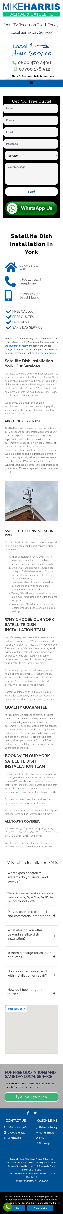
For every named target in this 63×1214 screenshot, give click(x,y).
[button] (31, 82)
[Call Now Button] (7, 1207)
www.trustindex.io (47, 353)
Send (31, 191)
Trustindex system (18, 345)
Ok (17, 1208)
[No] (59, 1203)
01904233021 (14, 792)
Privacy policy (40, 1208)
